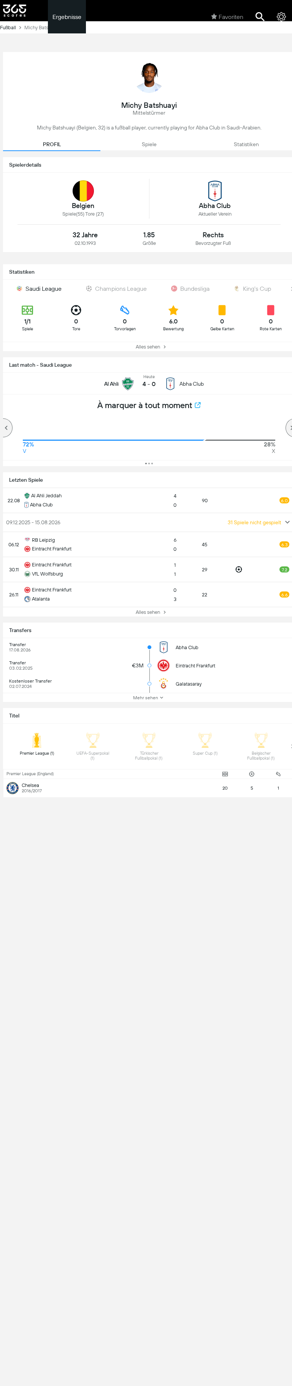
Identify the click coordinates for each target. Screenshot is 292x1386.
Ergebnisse (66, 16)
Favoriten (231, 16)
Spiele (149, 144)
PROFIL (52, 144)
